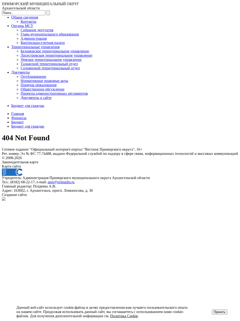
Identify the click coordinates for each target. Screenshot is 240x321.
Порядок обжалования (38, 85)
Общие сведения (24, 17)
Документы (20, 72)
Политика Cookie (124, 316)
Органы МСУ (22, 26)
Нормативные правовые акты (44, 81)
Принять (219, 312)
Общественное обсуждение (42, 89)
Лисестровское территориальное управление (56, 55)
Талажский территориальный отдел (49, 64)
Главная (17, 114)
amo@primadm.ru (61, 182)
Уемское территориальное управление (51, 60)
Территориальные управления (35, 47)
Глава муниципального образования (50, 34)
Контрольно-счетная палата (43, 43)
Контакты (28, 21)
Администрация (34, 38)
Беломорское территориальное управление (55, 51)
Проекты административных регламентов (54, 93)
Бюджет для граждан (27, 106)
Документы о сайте (36, 98)
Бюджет (17, 122)
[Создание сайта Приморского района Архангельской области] (4, 199)
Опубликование (33, 76)
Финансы (18, 118)
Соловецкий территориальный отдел (50, 68)
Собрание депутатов (37, 30)
